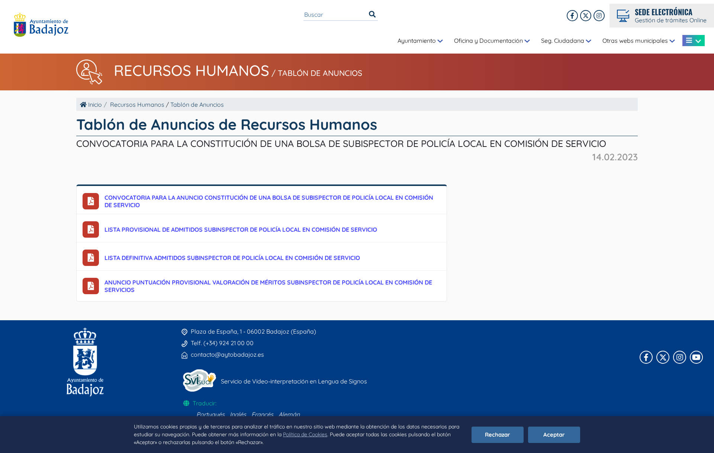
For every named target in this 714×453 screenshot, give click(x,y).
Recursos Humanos (191, 70)
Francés (262, 414)
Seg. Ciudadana (563, 40)
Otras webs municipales (635, 40)
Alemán (289, 414)
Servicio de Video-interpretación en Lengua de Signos (294, 381)
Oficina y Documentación (489, 40)
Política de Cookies (305, 434)
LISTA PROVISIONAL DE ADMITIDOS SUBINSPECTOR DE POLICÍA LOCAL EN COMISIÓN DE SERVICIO (240, 229)
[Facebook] (572, 15)
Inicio (94, 104)
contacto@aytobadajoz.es (227, 354)
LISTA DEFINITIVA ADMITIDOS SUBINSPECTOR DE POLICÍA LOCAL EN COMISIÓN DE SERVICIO (232, 257)
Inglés (238, 414)
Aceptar (554, 434)
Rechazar (497, 434)
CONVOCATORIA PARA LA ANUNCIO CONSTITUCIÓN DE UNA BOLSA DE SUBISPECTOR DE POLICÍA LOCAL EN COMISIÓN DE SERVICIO (268, 201)
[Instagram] (599, 15)
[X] (585, 15)
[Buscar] (372, 14)
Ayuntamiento (417, 40)
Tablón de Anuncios (320, 73)
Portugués (210, 414)
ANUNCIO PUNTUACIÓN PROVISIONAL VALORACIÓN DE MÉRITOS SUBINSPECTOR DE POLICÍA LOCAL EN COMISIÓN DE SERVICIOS (268, 286)
